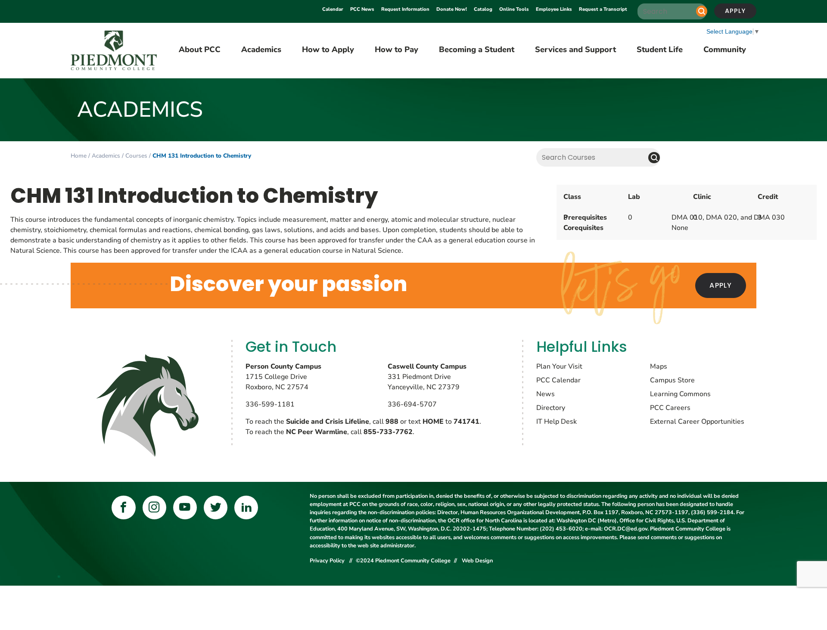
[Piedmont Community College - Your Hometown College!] (114, 50)
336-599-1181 (270, 404)
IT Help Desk (556, 421)
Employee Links (554, 9)
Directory (550, 408)
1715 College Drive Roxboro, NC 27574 (283, 377)
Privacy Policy (328, 561)
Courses (136, 156)
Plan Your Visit (559, 366)
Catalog (483, 9)
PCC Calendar (558, 380)
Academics (106, 156)
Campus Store (672, 380)
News (545, 394)
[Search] (701, 11)
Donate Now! (451, 9)
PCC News (362, 9)
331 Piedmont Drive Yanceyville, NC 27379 (427, 377)
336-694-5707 (412, 404)
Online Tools (514, 9)
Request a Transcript (603, 9)
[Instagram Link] (154, 507)
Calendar (332, 9)
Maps (658, 366)
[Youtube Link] (185, 507)
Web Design (477, 561)
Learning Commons (680, 394)
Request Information (405, 9)
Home (79, 156)
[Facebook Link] (123, 507)
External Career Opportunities (697, 421)
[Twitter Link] (215, 507)
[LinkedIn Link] (246, 507)
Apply (735, 10)
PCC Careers (670, 408)
